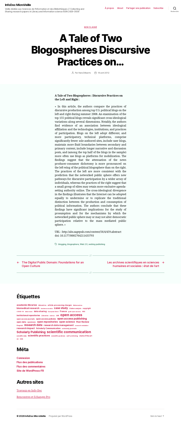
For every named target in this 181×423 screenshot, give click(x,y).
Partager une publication (138, 8)
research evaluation (81, 325)
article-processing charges (60, 305)
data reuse (29, 311)
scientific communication (69, 332)
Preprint (20, 325)
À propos (109, 8)
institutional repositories (28, 315)
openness (31, 322)
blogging (62, 244)
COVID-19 (20, 311)
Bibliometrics (77, 305)
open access (71, 315)
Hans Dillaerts (84, 73)
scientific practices (39, 335)
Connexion (23, 358)
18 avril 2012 (103, 73)
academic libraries (27, 305)
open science (67, 321)
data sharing (40, 311)
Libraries (44, 315)
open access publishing (72, 318)
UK (17, 339)
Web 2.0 (84, 244)
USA (21, 339)
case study (61, 308)
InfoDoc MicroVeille (18, 4)
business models (47, 308)
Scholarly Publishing (31, 332)
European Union (53, 311)
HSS (83, 311)
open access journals (26, 319)
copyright (87, 308)
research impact (26, 328)
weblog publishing (97, 244)
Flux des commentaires (31, 366)
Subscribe (158, 8)
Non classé (90, 27)
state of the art (85, 336)
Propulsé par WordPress (60, 416)
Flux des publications (30, 362)
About (120, 8)
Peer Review (82, 322)
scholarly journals (69, 328)
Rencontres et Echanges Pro (33, 397)
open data (21, 322)
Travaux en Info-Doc (29, 390)
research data (33, 325)
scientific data (21, 336)
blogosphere (73, 244)
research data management (59, 325)
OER (57, 315)
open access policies (46, 319)
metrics (52, 315)
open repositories (47, 321)
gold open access (74, 311)
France (63, 311)
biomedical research (28, 308)
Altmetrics (42, 305)
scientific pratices (58, 336)
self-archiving (72, 336)
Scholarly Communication (48, 328)
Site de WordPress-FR (30, 370)
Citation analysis (75, 308)
